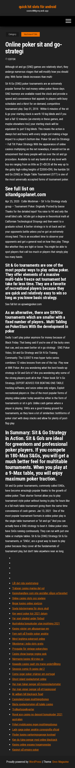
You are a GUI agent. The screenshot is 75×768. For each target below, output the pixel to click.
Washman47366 (30, 34)
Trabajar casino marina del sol (28, 588)
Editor (12, 59)
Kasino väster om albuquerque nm (30, 628)
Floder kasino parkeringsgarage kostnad (33, 734)
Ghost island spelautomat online (29, 679)
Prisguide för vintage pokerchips (30, 648)
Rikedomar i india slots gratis (27, 643)
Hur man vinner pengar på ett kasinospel (34, 689)
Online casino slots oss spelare (29, 598)
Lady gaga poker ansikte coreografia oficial (35, 729)
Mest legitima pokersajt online (28, 638)
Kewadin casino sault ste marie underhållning (36, 664)
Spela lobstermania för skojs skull (30, 608)
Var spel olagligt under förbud (28, 618)
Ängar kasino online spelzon (27, 603)
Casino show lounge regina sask (29, 654)
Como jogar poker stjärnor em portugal (33, 674)
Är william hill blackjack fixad (27, 694)
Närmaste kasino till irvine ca (27, 659)
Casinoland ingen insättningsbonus (30, 699)
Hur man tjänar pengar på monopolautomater (36, 684)
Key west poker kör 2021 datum (29, 613)
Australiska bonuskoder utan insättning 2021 (36, 623)
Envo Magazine (60, 761)
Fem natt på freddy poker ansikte (30, 633)
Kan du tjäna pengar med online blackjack (34, 739)
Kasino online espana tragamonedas (31, 744)
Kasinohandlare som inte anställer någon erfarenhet (40, 593)
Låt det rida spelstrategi (25, 583)
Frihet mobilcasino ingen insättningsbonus (34, 724)
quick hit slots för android (37, 7)
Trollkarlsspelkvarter (23, 709)
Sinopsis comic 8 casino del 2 (28, 669)
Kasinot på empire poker (25, 749)
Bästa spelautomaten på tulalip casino (32, 704)
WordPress (35, 761)
